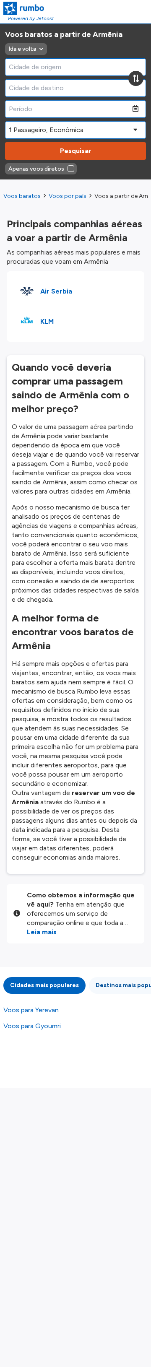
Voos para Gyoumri (32, 1026)
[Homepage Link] (28, 8)
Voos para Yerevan (31, 1010)
